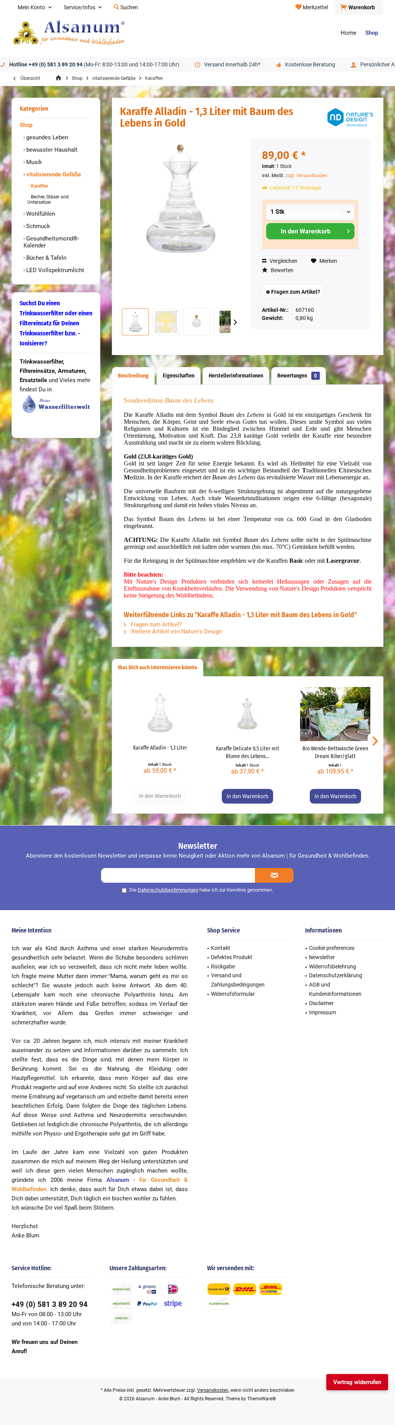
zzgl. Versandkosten (306, 175)
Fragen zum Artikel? (295, 292)
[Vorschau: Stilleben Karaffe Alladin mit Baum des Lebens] (226, 321)
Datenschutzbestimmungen (168, 890)
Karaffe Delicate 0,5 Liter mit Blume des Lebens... (247, 752)
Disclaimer (321, 1003)
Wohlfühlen (40, 213)
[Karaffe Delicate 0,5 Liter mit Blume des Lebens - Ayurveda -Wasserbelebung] (247, 714)
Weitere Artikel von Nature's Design (175, 631)
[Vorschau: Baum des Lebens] (165, 321)
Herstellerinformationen (236, 375)
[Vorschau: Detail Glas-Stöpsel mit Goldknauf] (196, 321)
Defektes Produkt (231, 957)
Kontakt (220, 948)
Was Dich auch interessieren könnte (157, 667)
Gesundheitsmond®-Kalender (51, 242)
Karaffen (39, 186)
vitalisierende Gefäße (53, 174)
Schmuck (37, 226)
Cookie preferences (331, 948)
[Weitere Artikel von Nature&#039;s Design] (350, 117)
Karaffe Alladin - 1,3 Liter (160, 748)
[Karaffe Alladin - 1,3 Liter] (160, 713)
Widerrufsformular (233, 994)
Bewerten (282, 270)
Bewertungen (297, 375)
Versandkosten (212, 1390)
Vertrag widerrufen (357, 1382)
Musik (33, 162)
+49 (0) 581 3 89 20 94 (50, 1304)
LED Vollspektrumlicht (54, 270)
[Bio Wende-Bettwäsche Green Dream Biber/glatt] (335, 714)
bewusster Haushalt (51, 149)
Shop (26, 125)
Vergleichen (282, 261)
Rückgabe (223, 966)
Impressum (322, 1012)
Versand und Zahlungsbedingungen (238, 980)
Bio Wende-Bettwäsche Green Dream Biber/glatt (335, 752)
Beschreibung (133, 375)
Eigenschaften (178, 375)
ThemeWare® (261, 1398)
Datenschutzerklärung (335, 975)
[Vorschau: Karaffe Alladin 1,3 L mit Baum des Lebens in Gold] (135, 321)
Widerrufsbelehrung (332, 966)
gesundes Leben (46, 137)
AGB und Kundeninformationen (335, 989)
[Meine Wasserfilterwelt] (56, 403)
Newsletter (322, 957)
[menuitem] (358, 7)
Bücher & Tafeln (45, 257)
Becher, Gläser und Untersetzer (48, 199)
